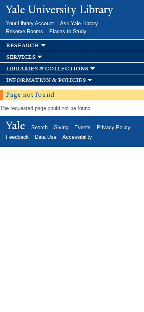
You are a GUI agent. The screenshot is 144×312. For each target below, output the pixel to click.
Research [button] (22, 45)
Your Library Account (30, 23)
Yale (15, 125)
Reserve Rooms (24, 31)
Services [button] (21, 57)
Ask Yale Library (79, 23)
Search (39, 127)
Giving (61, 127)
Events (82, 127)
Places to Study (67, 31)
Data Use (45, 137)
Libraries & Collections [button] (47, 68)
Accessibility (77, 137)
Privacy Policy (113, 127)
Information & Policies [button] (46, 80)
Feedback (17, 137)
